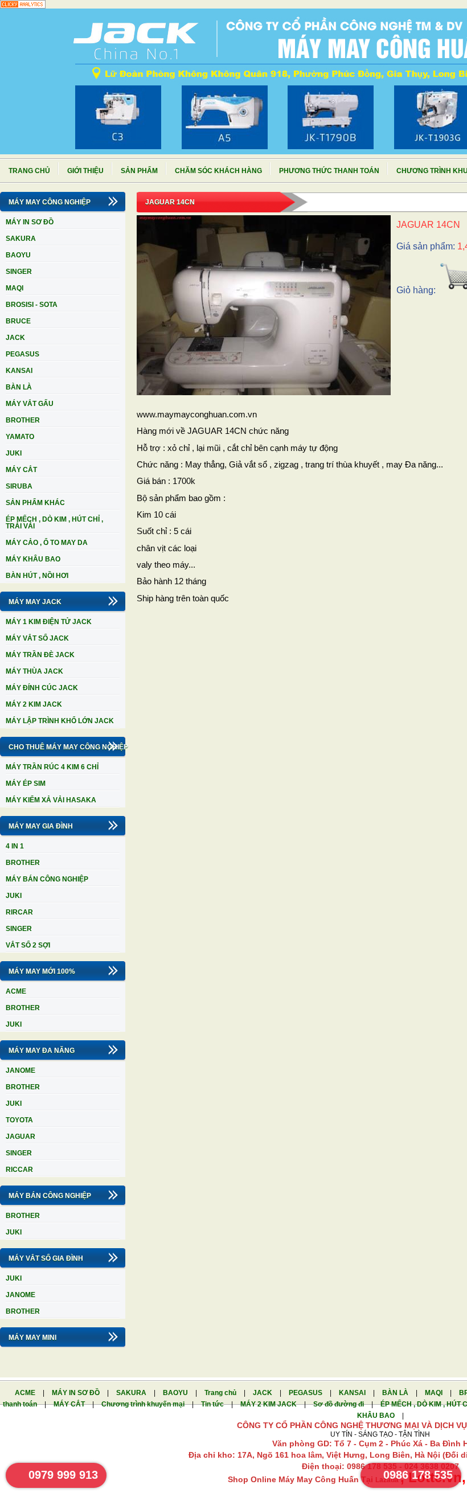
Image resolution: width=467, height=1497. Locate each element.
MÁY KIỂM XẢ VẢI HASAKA (51, 800)
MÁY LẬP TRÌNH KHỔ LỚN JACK (60, 721)
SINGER (19, 272)
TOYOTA (19, 1120)
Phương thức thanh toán (329, 171)
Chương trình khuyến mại (143, 1404)
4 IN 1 (15, 846)
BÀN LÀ (19, 387)
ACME (16, 991)
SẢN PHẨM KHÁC (35, 503)
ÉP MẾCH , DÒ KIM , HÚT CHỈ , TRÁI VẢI (54, 522)
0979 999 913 (63, 1475)
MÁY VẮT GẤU (30, 404)
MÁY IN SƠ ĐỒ (30, 222)
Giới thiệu (85, 171)
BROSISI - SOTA (32, 305)
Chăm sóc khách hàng (218, 171)
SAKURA (21, 239)
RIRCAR (19, 912)
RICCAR (19, 1170)
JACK (15, 338)
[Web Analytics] (23, 6)
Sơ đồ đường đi (339, 1404)
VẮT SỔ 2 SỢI (28, 945)
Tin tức (213, 1404)
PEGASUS (22, 354)
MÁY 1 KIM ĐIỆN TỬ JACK (49, 622)
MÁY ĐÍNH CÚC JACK (42, 688)
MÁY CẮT (21, 470)
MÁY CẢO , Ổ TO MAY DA (47, 543)
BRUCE (18, 321)
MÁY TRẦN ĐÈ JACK (40, 655)
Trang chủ (29, 171)
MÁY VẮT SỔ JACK (37, 638)
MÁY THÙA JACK (34, 671)
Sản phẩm (139, 171)
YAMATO (20, 437)
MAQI (14, 288)
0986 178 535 (418, 1475)
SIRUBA (19, 486)
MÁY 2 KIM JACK (34, 704)
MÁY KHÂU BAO (33, 559)
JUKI (14, 453)
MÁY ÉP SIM (26, 784)
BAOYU (18, 255)
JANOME (20, 1070)
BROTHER (23, 420)
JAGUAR (20, 1137)
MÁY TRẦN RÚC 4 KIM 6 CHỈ (52, 767)
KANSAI (19, 371)
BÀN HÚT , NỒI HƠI (37, 576)
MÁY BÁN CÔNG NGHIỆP (47, 879)
